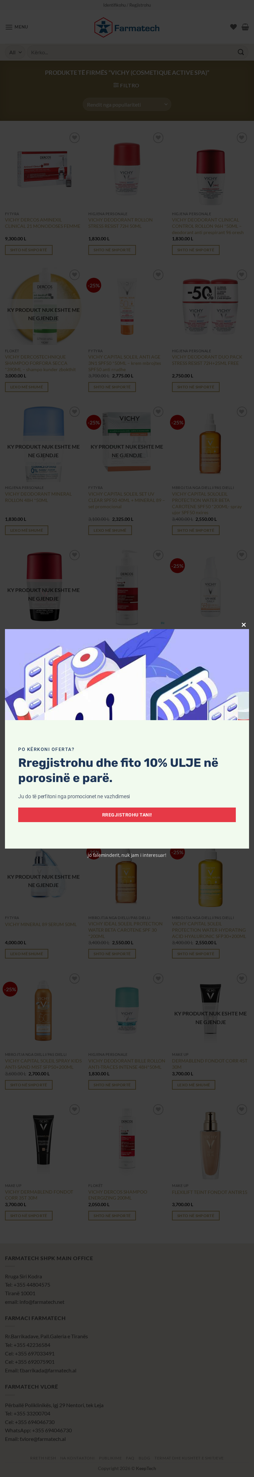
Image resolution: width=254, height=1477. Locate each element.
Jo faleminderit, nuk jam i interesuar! (127, 855)
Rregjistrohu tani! (127, 814)
